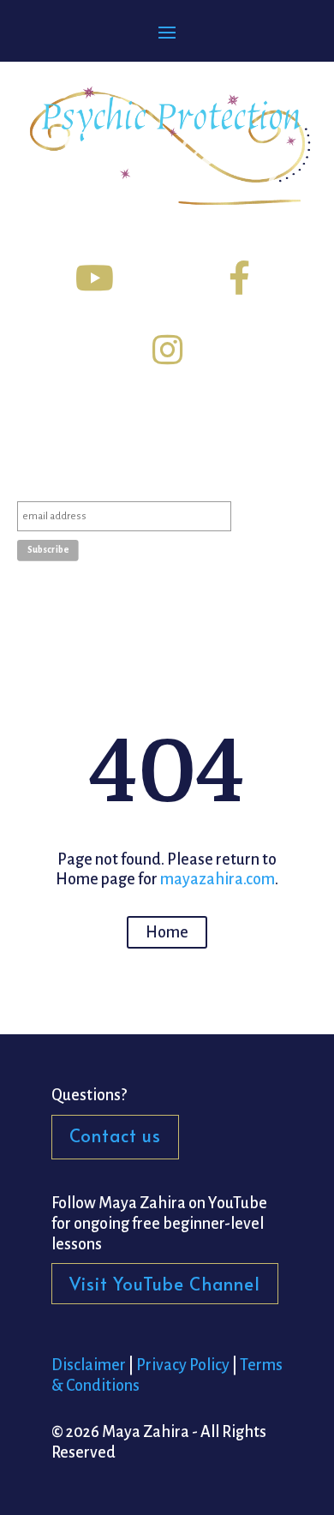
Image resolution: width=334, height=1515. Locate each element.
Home (167, 932)
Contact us (115, 1135)
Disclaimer (88, 1365)
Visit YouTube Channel (164, 1284)
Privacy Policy (183, 1365)
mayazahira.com (217, 879)
